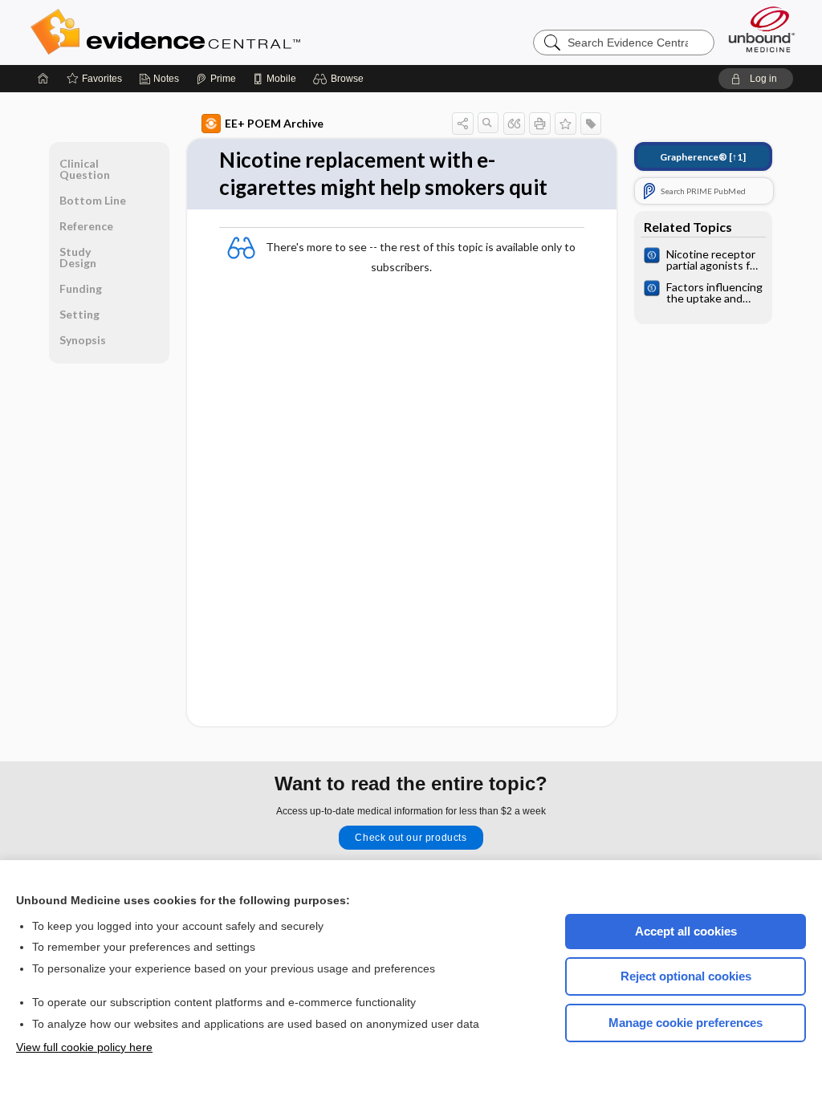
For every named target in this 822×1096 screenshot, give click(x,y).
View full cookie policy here (84, 1047)
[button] (340, 78)
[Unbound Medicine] (761, 29)
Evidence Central (229, 32)
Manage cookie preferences (685, 1022)
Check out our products (410, 837)
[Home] (43, 78)
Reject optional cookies (686, 976)
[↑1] (703, 157)
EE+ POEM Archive (274, 123)
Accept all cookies (686, 931)
